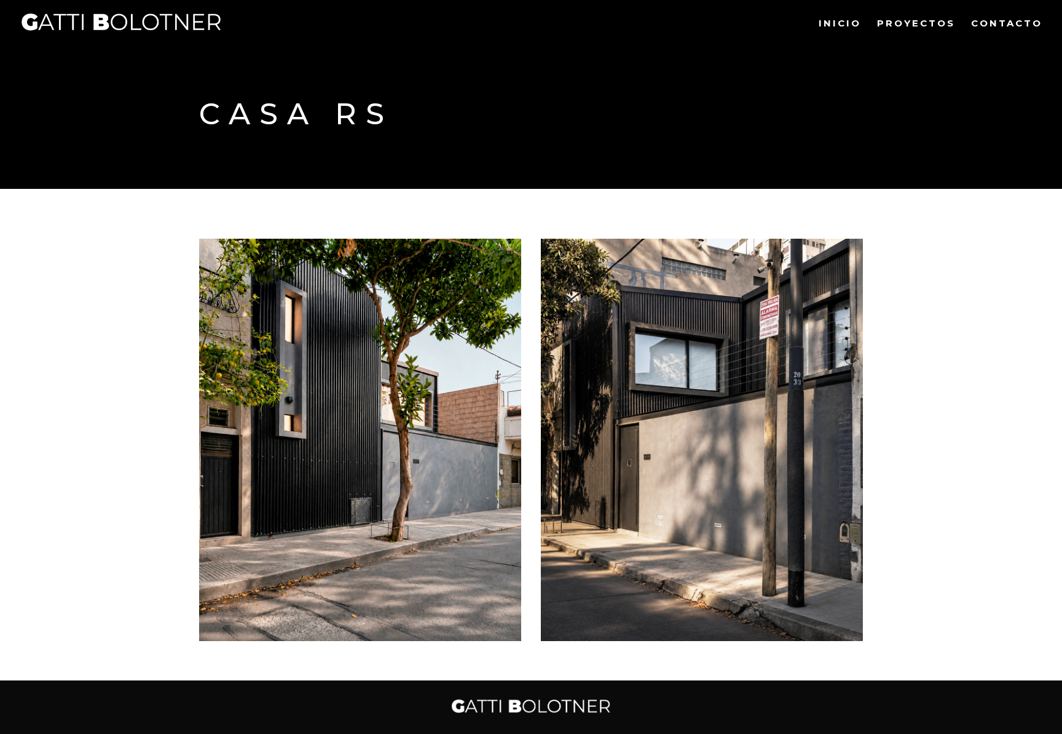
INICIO (840, 24)
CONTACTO (1006, 24)
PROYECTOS (916, 24)
